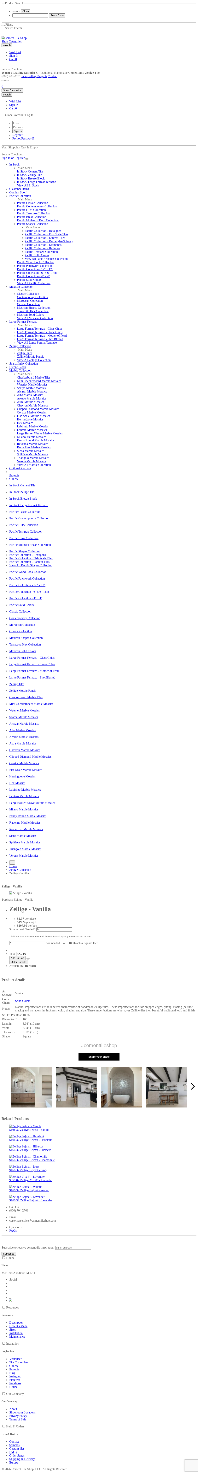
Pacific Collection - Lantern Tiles (45, 237)
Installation (16, 1333)
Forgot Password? (23, 138)
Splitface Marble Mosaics (32, 454)
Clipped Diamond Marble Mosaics (38, 409)
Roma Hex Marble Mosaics (34, 447)
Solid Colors (22, 1001)
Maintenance (17, 1336)
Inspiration (12, 1343)
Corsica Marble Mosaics (32, 412)
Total (12, 953)
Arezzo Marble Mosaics (31, 398)
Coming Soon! (18, 192)
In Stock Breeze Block (31, 178)
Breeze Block (17, 367)
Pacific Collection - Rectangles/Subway (49, 241)
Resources (12, 1307)
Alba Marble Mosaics (30, 395)
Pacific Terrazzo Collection (33, 213)
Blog (12, 1372)
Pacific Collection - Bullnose (42, 248)
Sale (24, 76)
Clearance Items (19, 189)
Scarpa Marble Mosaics (31, 388)
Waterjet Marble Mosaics (32, 384)
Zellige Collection (20, 346)
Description (16, 1322)
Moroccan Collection (30, 300)
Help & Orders (15, 1426)
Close (25, 11)
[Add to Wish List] (28, 958)
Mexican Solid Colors (30, 314)
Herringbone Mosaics (30, 419)
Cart (13, 59)
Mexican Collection (21, 286)
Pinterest (14, 1379)
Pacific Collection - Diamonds (43, 244)
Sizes (12, 1329)
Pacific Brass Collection (31, 216)
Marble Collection (20, 370)
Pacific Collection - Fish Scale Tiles (46, 234)
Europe (13, 1462)
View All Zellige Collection (34, 360)
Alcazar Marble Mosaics (32, 391)
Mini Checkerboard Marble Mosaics (39, 381)
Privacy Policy (18, 1416)
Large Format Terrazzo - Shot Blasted (40, 339)
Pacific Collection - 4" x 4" (33, 276)
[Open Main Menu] (3, 80)
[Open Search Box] (7, 80)
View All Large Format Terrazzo (37, 342)
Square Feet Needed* (22, 929)
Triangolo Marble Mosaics (33, 457)
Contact (52, 76)
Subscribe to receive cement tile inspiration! (28, 1247)
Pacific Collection (20, 196)
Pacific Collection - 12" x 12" (35, 269)
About (13, 1409)
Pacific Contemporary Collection (37, 206)
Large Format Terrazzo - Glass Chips (39, 328)
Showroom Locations (22, 1412)
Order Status (17, 1455)
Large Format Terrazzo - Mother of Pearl (42, 335)
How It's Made (18, 1326)
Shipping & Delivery (22, 1459)
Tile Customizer (19, 1362)
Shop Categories (12, 41)
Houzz (13, 1386)
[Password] (30, 127)
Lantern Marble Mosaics (32, 430)
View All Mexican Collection (35, 318)
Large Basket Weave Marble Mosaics (40, 433)
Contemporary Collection (32, 297)
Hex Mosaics (25, 423)
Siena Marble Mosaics (30, 450)
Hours (10, 1257)
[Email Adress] (30, 123)
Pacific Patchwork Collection (35, 265)
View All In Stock (28, 185)
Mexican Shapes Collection (33, 307)
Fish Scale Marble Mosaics (33, 416)
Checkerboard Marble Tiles (33, 377)
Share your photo (99, 1056)
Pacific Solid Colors (37, 255)
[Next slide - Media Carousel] (192, 1086)
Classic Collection (28, 293)
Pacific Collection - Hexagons (43, 230)
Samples (14, 1445)
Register (17, 135)
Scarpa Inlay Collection (23, 363)
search (16, 11)
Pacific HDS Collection (31, 209)
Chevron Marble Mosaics (32, 405)
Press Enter (57, 15)
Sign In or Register (13, 157)
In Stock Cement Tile (30, 171)
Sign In (13, 55)
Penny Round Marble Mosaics (35, 440)
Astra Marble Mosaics (30, 402)
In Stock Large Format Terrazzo (36, 182)
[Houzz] (10, 1300)
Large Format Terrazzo (23, 321)
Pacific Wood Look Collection (35, 262)
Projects (42, 76)
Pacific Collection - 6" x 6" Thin (37, 272)
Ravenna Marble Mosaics (32, 443)
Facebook (15, 1383)
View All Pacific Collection (33, 283)
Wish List (15, 52)
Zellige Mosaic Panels (30, 356)
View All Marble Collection (34, 464)
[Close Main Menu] (26, 158)
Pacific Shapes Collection (32, 223)
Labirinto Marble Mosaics (33, 426)
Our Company (15, 1393)
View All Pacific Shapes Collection (46, 258)
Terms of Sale (17, 1419)
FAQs (13, 1230)
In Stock (14, 164)
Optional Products (20, 468)
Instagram (15, 1376)
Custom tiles (16, 1448)
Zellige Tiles (24, 353)
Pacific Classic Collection (32, 203)
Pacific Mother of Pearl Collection (38, 220)
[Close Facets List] (3, 25)
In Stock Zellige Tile (29, 175)
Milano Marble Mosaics (31, 436)
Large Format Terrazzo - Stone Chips (39, 332)
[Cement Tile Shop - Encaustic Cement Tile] (14, 38)
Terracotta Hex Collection (33, 311)
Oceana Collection (28, 304)
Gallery (32, 76)
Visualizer (15, 1358)
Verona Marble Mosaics (31, 461)
